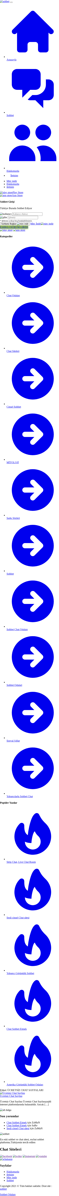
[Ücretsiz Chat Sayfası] (12, 1093)
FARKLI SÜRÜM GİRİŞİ (14, 227)
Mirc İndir (35, 223)
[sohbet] (4, 1)
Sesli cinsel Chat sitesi (18, 1128)
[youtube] (41, 1156)
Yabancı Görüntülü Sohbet (20, 973)
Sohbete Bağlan (9, 224)
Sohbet (10, 1180)
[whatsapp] (6, 1159)
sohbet (3, 1189)
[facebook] (6, 1156)
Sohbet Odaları (8, 1194)
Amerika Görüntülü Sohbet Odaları (25, 1084)
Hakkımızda (13, 184)
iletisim (10, 187)
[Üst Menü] (11, 2)
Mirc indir (12, 181)
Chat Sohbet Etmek (17, 1122)
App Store (17, 195)
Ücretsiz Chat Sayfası (11, 1096)
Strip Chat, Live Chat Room (21, 862)
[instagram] (29, 1156)
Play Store (18, 192)
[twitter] (17, 1156)
